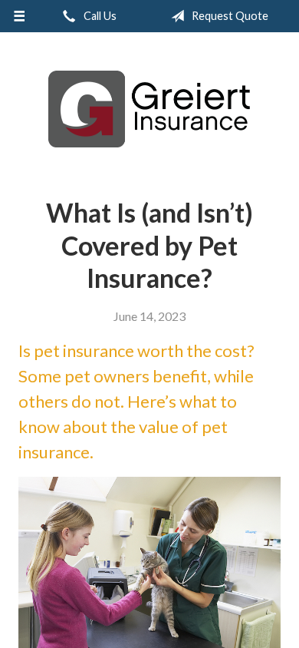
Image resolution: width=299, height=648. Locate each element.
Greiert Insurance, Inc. (149, 109)
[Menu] (19, 16)
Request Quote (228, 15)
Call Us (99, 15)
